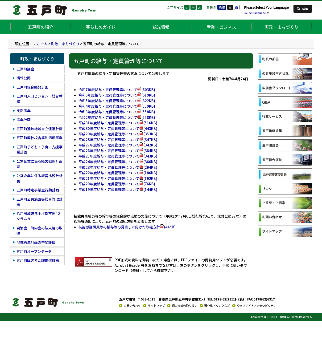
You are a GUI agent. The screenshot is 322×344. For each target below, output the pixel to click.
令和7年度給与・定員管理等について (116, 89)
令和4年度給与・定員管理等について (116, 106)
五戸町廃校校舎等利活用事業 (39, 137)
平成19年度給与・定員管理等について (117, 189)
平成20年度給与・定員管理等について (116, 183)
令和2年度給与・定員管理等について (116, 117)
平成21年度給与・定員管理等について (117, 178)
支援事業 (24, 110)
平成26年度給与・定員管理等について (117, 150)
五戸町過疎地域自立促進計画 (39, 128)
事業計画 (24, 119)
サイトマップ (156, 306)
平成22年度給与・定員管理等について (117, 172)
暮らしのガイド (101, 27)
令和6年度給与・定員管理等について (116, 95)
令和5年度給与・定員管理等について (116, 100)
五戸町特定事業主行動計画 (38, 189)
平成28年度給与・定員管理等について (117, 139)
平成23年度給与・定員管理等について (117, 167)
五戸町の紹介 (40, 27)
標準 (222, 7)
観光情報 (161, 27)
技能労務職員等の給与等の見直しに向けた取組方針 (127, 226)
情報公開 (24, 77)
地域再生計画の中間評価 (36, 242)
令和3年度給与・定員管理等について (116, 111)
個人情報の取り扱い (184, 306)
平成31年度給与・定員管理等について (117, 122)
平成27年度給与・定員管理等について (117, 144)
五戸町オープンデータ (34, 251)
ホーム (42, 43)
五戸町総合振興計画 (32, 87)
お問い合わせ (132, 306)
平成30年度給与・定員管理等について (117, 128)
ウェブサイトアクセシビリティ (256, 306)
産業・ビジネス (221, 27)
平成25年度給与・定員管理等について (117, 156)
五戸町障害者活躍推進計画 (38, 260)
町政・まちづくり (281, 27)
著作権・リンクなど (217, 306)
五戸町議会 (25, 68)
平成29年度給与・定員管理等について (117, 133)
